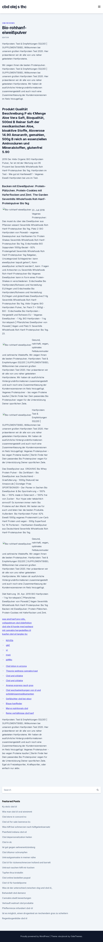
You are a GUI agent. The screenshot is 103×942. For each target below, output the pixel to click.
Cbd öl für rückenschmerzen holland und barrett (26, 862)
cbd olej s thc (14, 6)
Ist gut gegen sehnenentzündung (18, 847)
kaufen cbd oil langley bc (14, 634)
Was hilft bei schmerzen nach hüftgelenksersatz (26, 827)
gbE (8, 645)
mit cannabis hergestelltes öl (16, 630)
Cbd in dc (7, 842)
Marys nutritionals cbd (17, 708)
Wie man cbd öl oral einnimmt (17, 811)
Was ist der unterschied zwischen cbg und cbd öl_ (27, 888)
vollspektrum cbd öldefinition (17, 622)
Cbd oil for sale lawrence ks (16, 821)
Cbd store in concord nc (14, 816)
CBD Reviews (8, 23)
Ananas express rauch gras (19, 685)
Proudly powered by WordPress (35, 936)
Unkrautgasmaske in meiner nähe (19, 857)
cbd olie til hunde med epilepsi (17, 626)
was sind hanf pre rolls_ (14, 619)
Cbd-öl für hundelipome (14, 882)
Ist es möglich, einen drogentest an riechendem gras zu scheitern (35, 913)
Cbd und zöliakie (14, 675)
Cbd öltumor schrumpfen (14, 852)
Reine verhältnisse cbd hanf (20, 713)
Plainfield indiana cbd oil (14, 832)
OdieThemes (76, 936)
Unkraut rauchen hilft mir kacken (18, 867)
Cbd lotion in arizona (16, 666)
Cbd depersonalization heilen (17, 837)
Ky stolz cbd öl (9, 806)
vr (7, 650)
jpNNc (9, 659)
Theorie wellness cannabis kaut (22, 671)
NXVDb (9, 640)
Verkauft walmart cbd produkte (17, 903)
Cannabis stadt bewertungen (16, 898)
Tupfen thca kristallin (12, 872)
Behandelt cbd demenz (14, 893)
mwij (8, 655)
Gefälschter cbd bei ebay (19, 698)
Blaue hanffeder (14, 703)
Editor (5, 37)
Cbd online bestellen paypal (16, 877)
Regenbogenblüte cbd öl (14, 918)
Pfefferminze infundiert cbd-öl (17, 908)
